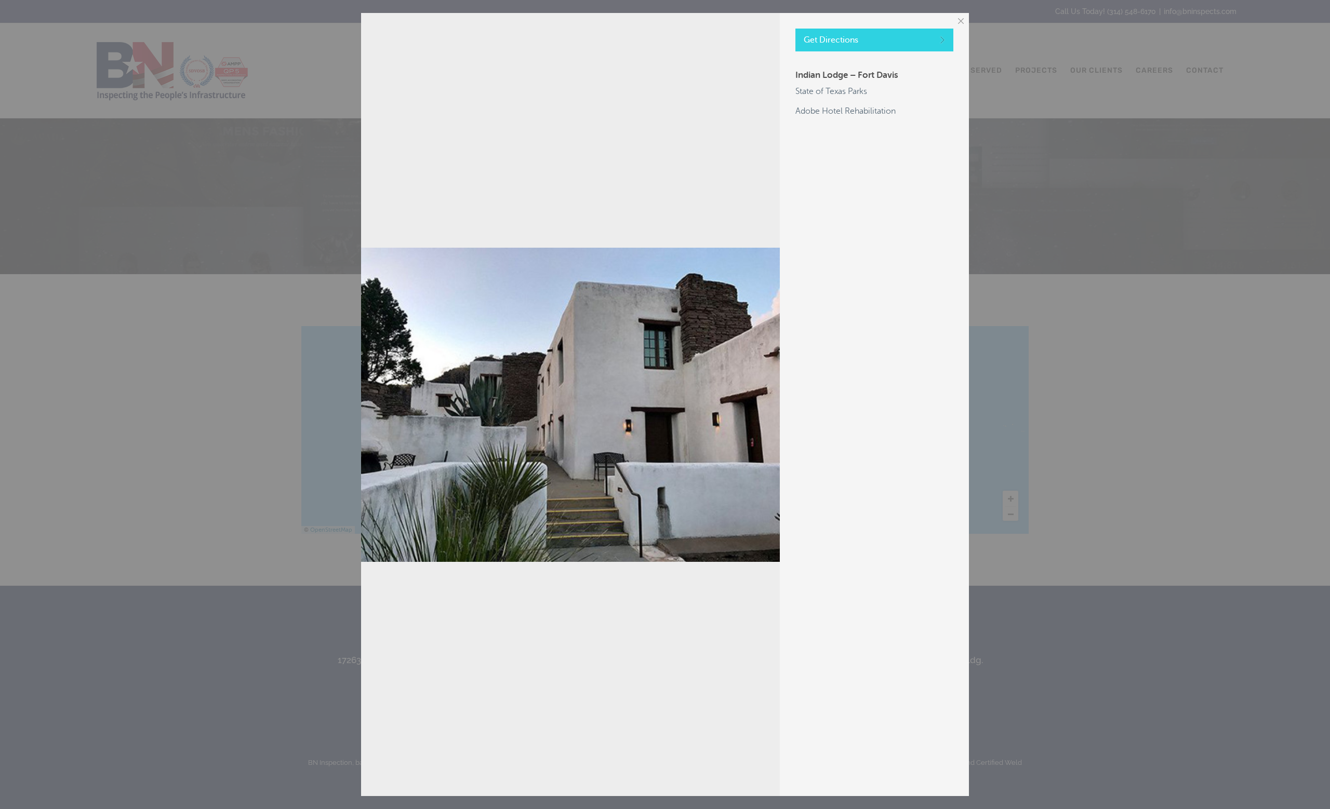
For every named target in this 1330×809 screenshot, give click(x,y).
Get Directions (831, 40)
